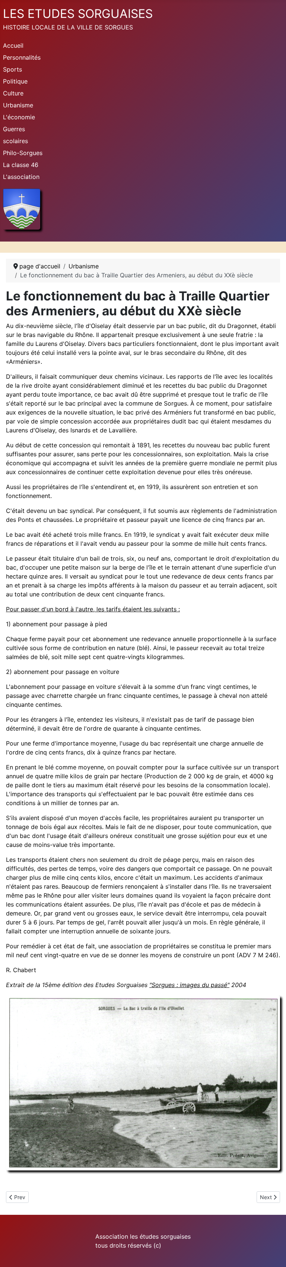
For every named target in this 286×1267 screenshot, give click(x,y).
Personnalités (22, 57)
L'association (21, 176)
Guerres (14, 129)
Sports (12, 69)
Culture (13, 93)
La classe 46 (20, 164)
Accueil (13, 45)
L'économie (19, 117)
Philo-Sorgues (22, 153)
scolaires (15, 141)
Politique (15, 81)
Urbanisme (18, 105)
